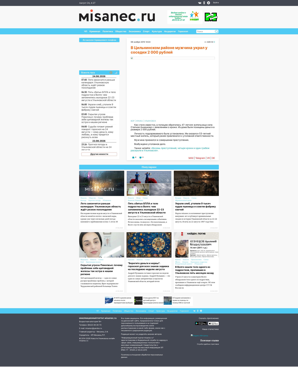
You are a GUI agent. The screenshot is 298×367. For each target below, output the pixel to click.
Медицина (84, 259)
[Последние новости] (111, 72)
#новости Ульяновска (135, 200)
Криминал (95, 31)
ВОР (132, 121)
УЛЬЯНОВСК (150, 121)
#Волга (177, 262)
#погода (83, 200)
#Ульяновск (107, 200)
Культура (157, 31)
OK (213, 158)
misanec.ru (83, 341)
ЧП (85, 31)
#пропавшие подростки (199, 262)
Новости (83, 198)
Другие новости (99, 154)
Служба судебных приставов (208, 344)
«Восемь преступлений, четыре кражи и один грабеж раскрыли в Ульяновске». (170, 149)
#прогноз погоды (94, 200)
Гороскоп (183, 31)
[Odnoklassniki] (204, 3)
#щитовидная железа (93, 262)
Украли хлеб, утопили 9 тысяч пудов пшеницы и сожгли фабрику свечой (195, 206)
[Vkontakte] (199, 3)
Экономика (135, 31)
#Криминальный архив (183, 200)
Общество (120, 31)
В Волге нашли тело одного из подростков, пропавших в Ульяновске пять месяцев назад (194, 270)
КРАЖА (139, 121)
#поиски (185, 262)
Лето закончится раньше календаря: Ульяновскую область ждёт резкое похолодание (101, 206)
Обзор (138, 198)
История (178, 198)
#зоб (82, 262)
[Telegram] (208, 3)
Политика (108, 31)
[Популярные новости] (116, 72)
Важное (178, 259)
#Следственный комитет (183, 264)
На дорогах (170, 31)
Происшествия (196, 259)
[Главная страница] (117, 14)
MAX (191, 158)
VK (208, 158)
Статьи (100, 198)
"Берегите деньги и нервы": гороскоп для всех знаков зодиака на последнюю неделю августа (148, 266)
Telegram (200, 158)
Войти (216, 2)
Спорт (146, 31)
